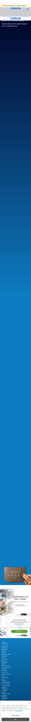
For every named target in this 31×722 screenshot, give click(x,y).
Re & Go (3, 679)
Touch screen (5, 659)
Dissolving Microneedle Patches (4, 662)
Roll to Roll (4, 698)
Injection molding (6, 693)
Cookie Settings (15, 715)
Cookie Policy (19, 710)
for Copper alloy (6, 685)
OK (15, 719)
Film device (4, 650)
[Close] (29, 703)
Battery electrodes (6, 665)
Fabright (3, 652)
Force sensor (5, 672)
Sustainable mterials (6, 654)
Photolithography (6, 682)
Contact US (19, 631)
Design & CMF (5, 646)
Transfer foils (4, 670)
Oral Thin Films (5, 677)
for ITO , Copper (6, 684)
